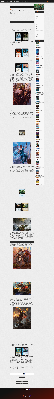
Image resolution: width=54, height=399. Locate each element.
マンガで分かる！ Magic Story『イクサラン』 (23, 15)
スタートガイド (7, 1)
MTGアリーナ (28, 1)
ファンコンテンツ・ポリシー (33, 393)
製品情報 (17, 1)
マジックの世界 (10, 1)
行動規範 (21, 393)
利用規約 (19, 393)
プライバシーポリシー (24, 393)
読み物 (25, 1)
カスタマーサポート (28, 393)
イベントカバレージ (22, 1)
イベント (19, 1)
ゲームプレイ (14, 1)
